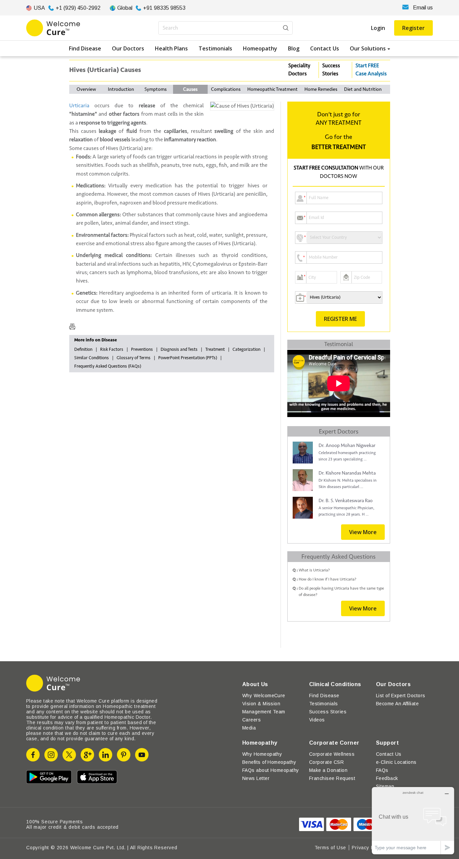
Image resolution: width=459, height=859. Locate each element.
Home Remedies (320, 89)
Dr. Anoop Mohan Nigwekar (347, 445)
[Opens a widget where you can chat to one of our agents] (413, 820)
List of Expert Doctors (400, 695)
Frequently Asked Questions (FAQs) (107, 366)
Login (378, 28)
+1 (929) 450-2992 (78, 8)
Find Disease (85, 48)
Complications (226, 89)
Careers (251, 719)
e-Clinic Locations (396, 762)
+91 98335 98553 (164, 8)
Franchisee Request (332, 778)
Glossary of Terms (134, 358)
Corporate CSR (326, 762)
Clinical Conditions (335, 684)
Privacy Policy (368, 847)
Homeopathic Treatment (272, 89)
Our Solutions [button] (368, 48)
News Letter (255, 778)
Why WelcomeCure (263, 695)
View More (363, 532)
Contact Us (324, 48)
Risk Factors (111, 349)
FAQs (382, 770)
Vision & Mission (261, 703)
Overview (86, 89)
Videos (317, 719)
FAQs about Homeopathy (270, 770)
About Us (255, 684)
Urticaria (79, 105)
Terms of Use (330, 847)
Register (413, 28)
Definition (83, 349)
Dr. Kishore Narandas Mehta (347, 473)
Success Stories (331, 69)
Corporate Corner (334, 743)
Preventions (142, 349)
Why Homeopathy (262, 754)
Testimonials (215, 48)
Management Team (263, 711)
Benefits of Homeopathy (269, 762)
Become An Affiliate (397, 703)
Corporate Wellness (332, 754)
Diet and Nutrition (363, 89)
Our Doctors (128, 48)
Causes (190, 89)
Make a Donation (328, 770)
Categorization (246, 349)
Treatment (215, 349)
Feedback (387, 778)
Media (249, 728)
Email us (423, 7)
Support (387, 743)
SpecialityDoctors (299, 69)
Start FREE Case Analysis (371, 69)
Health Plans (171, 48)
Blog (293, 48)
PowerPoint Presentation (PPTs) (187, 358)
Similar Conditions (91, 358)
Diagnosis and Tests (179, 349)
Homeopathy (260, 48)
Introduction (121, 89)
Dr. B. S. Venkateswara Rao (346, 500)
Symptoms (155, 89)
